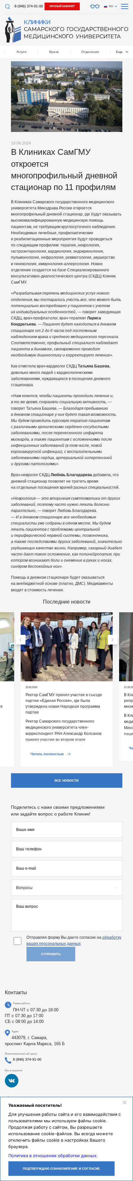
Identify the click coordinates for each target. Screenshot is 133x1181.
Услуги (21, 52)
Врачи (54, 52)
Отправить (51, 954)
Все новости (66, 780)
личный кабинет (62, 6)
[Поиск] (7, 6)
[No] (124, 1102)
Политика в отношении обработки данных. (53, 1155)
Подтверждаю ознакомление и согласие (61, 1168)
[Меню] (124, 6)
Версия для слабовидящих (95, 6)
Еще (119, 52)
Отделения (90, 52)
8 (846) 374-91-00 (29, 6)
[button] (21, 640)
